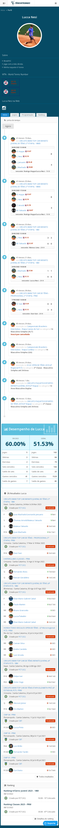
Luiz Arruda (19, 655)
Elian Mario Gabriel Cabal (25, 598)
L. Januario (21, 162)
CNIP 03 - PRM (9, 733)
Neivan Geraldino (21, 577)
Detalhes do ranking (44, 819)
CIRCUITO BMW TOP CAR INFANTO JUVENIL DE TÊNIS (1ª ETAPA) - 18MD (29, 142)
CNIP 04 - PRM (9, 714)
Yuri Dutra (18, 770)
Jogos (14, 115)
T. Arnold (20, 205)
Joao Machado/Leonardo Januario (28, 514)
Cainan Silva (19, 643)
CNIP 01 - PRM (9, 757)
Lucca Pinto (18, 727)
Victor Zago (18, 682)
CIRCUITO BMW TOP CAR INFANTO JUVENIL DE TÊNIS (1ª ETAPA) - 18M (29, 228)
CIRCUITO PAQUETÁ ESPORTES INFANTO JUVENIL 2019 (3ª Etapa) (32, 384)
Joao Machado (20, 532)
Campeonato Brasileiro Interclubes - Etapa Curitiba (29, 348)
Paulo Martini (19, 604)
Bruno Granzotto (21, 610)
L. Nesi (19, 156)
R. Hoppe (20, 151)
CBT (20, 721)
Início (3, 10)
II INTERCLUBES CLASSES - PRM (17, 559)
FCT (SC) (22, 508)
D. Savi (19, 304)
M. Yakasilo (21, 210)
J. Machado (21, 167)
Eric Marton (18, 709)
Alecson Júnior (20, 703)
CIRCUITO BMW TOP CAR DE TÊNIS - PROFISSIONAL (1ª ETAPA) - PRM (30, 294)
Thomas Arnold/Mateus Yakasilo (28, 520)
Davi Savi (18, 553)
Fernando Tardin (21, 751)
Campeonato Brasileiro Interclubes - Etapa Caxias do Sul (29, 327)
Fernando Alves (20, 571)
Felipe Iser (18, 676)
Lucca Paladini (20, 616)
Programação (27, 115)
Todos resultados (45, 776)
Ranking (41, 115)
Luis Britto (18, 746)
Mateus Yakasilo (21, 526)
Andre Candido (20, 649)
